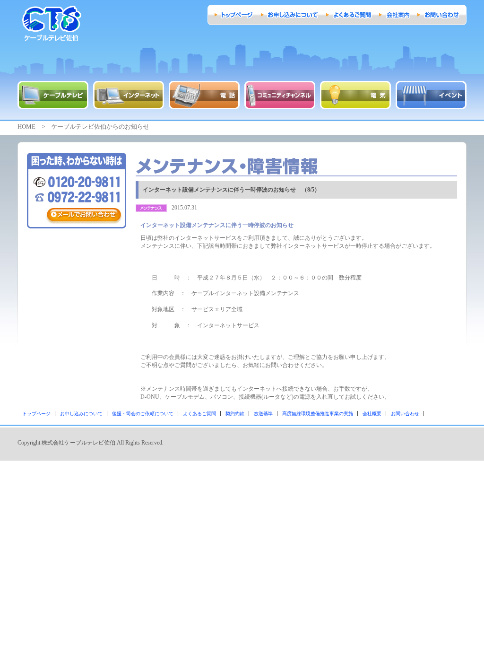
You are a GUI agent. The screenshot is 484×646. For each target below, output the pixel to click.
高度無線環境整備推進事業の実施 (317, 413)
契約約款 (234, 413)
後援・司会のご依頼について (142, 413)
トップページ (36, 413)
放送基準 (263, 413)
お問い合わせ (405, 413)
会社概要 (372, 413)
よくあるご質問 (199, 413)
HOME (26, 126)
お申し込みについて (81, 413)
